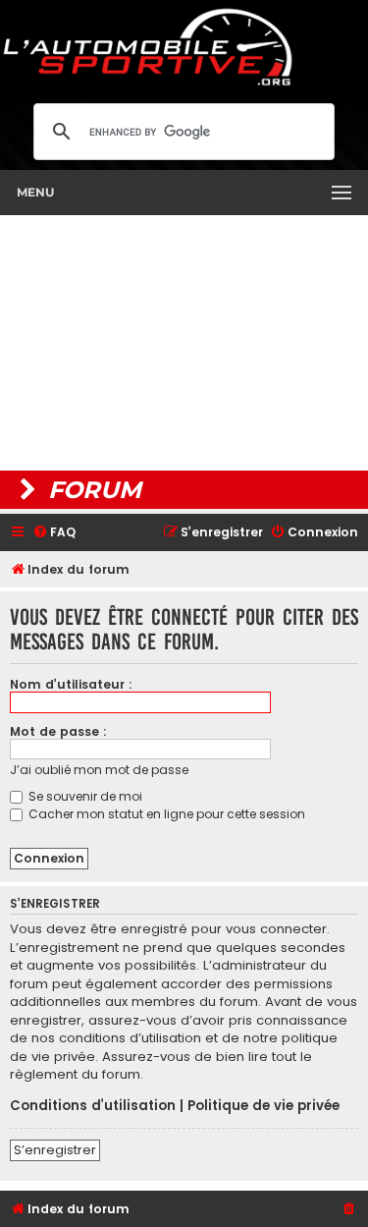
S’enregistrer (55, 1150)
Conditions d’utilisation (93, 1106)
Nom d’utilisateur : (71, 684)
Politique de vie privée (263, 1106)
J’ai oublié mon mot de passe (99, 769)
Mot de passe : (58, 731)
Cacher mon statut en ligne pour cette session (165, 814)
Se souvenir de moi (84, 796)
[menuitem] (54, 533)
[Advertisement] (184, 343)
